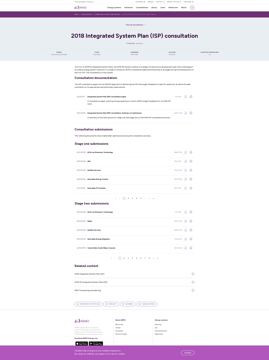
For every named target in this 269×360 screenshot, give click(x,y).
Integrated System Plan (90, 304)
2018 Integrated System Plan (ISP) (89, 274)
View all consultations (134, 25)
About (184, 7)
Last (153, 198)
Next (149, 198)
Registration (159, 334)
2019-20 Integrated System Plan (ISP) (91, 282)
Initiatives (128, 7)
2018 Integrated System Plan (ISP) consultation (139, 14)
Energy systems (114, 7)
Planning (129, 304)
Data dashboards (161, 331)
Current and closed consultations (107, 14)
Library (154, 7)
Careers (150, 2)
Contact (159, 2)
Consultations (142, 7)
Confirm (187, 353)
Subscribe (187, 2)
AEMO (76, 14)
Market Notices (173, 2)
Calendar (139, 2)
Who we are (119, 324)
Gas (156, 328)
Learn (162, 7)
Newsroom (173, 7)
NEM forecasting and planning (88, 290)
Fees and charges (121, 334)
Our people (119, 331)
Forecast (112, 304)
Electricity (158, 324)
